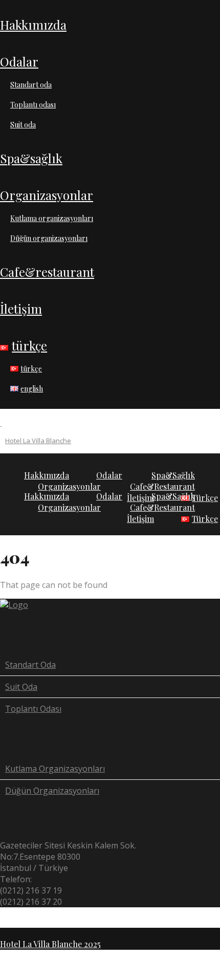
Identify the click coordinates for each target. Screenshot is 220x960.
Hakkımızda (33, 24)
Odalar (19, 61)
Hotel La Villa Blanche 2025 (50, 944)
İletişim (21, 308)
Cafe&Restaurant (47, 272)
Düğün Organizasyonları (48, 238)
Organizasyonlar (46, 195)
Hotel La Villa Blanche (38, 440)
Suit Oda (23, 124)
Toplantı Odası (33, 105)
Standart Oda (31, 85)
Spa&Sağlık (31, 158)
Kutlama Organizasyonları (51, 218)
